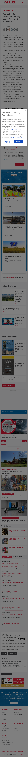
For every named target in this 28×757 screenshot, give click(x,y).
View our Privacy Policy (16, 137)
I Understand (18, 141)
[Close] (25, 110)
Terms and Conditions (16, 129)
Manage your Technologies (7, 142)
